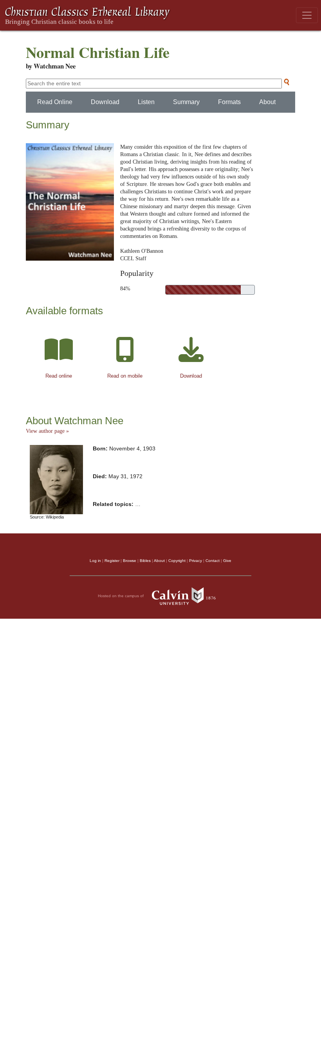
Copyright (177, 560)
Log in (95, 560)
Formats (229, 102)
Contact (213, 560)
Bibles (145, 560)
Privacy (195, 560)
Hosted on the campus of (121, 595)
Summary (186, 102)
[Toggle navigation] (307, 15)
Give (227, 560)
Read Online (54, 102)
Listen (146, 102)
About (267, 102)
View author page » (47, 431)
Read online (58, 376)
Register (112, 560)
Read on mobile (124, 376)
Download (105, 102)
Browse (129, 560)
